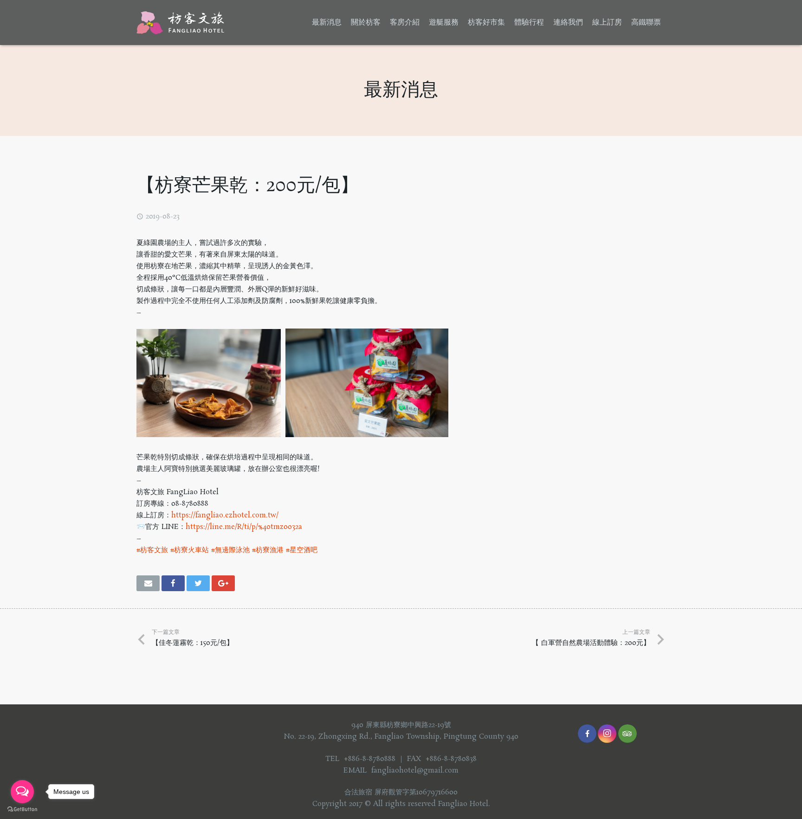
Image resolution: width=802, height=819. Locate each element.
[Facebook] (587, 733)
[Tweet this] (198, 583)
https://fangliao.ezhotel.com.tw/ (224, 515)
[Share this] (173, 583)
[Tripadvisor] (627, 733)
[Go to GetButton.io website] (22, 809)
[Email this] (148, 583)
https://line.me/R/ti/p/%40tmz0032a (244, 527)
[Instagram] (607, 733)
